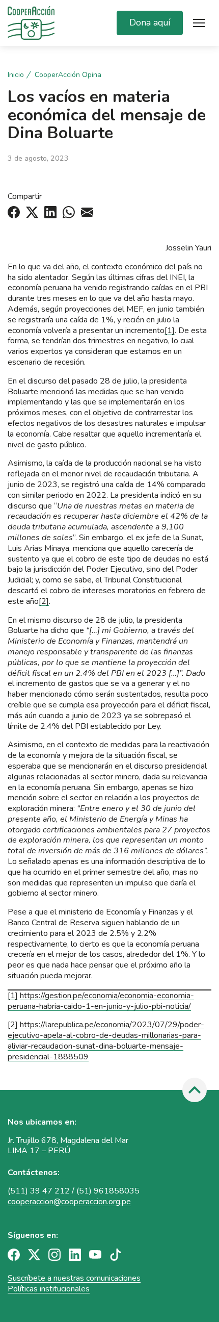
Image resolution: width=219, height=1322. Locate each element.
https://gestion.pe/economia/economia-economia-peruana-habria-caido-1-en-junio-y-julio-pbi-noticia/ (101, 1001)
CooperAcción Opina (68, 75)
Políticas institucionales (49, 1288)
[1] (170, 330)
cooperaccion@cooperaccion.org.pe (69, 1201)
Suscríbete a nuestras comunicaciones (74, 1278)
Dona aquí (149, 22)
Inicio (16, 75)
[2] (44, 601)
